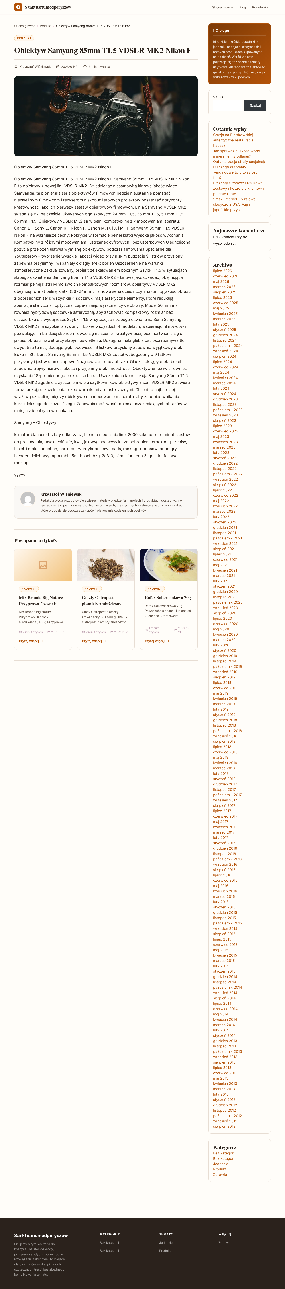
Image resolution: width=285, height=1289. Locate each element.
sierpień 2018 (224, 741)
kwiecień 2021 (225, 570)
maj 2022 (221, 500)
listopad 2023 (225, 404)
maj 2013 (220, 1078)
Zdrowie (220, 1174)
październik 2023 (228, 410)
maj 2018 (220, 757)
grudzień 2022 (225, 463)
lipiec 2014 (222, 1003)
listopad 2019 (224, 661)
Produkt (24, 38)
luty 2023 (221, 452)
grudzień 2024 (225, 335)
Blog (243, 7)
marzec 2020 (224, 639)
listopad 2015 (224, 918)
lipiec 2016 (222, 875)
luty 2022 (221, 516)
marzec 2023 (224, 447)
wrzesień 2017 (225, 800)
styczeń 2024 (224, 393)
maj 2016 (220, 885)
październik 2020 (228, 602)
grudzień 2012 (225, 1105)
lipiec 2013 (222, 1067)
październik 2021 (227, 538)
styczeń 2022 (224, 522)
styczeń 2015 (224, 971)
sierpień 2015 (224, 934)
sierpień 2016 (224, 869)
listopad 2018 (224, 725)
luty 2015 (221, 966)
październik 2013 (227, 1051)
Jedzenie (220, 1164)
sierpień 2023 (224, 420)
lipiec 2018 (222, 746)
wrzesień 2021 (225, 543)
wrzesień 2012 (225, 1121)
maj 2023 (221, 436)
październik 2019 (227, 666)
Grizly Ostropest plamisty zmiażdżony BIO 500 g (101, 603)
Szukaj (218, 97)
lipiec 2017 (222, 811)
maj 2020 (221, 629)
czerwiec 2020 (225, 623)
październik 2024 (228, 345)
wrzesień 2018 (225, 736)
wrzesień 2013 (225, 1057)
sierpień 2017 (224, 805)
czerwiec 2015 (225, 944)
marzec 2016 (224, 896)
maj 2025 (221, 308)
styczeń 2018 (224, 779)
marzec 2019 (224, 704)
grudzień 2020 (225, 591)
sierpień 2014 (224, 998)
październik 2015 (227, 923)
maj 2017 (220, 821)
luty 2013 (221, 1094)
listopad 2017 (224, 789)
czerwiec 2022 (225, 495)
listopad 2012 (224, 1110)
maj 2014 (220, 1014)
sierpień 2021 (224, 549)
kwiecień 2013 (225, 1083)
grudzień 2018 (225, 720)
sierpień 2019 (224, 677)
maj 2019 (220, 693)
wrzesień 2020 (225, 607)
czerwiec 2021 (225, 559)
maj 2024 (221, 372)
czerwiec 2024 (225, 367)
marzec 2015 (224, 960)
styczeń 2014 (224, 1035)
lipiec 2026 (222, 270)
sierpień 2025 (224, 292)
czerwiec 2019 (225, 688)
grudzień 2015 (225, 912)
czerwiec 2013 (225, 1073)
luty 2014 (221, 1030)
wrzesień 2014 (225, 992)
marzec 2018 (224, 768)
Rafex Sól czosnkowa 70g (168, 597)
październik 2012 (227, 1115)
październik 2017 (227, 795)
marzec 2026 (224, 287)
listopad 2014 (224, 982)
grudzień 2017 (225, 784)
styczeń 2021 (224, 586)
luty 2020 (221, 645)
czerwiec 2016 (225, 880)
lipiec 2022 (222, 490)
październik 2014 (227, 987)
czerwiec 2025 (225, 303)
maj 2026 (221, 281)
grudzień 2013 (225, 1041)
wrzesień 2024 (225, 351)
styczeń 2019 (224, 714)
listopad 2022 (225, 468)
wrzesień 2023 (225, 415)
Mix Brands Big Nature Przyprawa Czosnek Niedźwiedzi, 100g (41, 603)
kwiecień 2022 (225, 506)
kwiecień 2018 (225, 762)
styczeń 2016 (224, 907)
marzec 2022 (224, 511)
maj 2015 (220, 950)
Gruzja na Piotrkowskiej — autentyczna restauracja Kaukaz (235, 140)
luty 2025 (221, 324)
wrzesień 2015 (225, 928)
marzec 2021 (224, 575)
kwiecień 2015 (225, 955)
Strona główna (222, 7)
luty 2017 (220, 837)
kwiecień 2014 (225, 1019)
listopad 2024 (225, 340)
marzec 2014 (224, 1025)
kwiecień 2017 (225, 827)
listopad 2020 (225, 597)
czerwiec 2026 (225, 276)
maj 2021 (220, 565)
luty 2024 (221, 388)
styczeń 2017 (224, 843)
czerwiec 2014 (225, 1008)
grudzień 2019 (225, 656)
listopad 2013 (224, 1046)
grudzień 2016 (225, 848)
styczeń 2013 (224, 1099)
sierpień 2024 (224, 356)
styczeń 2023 (224, 458)
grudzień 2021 (225, 527)
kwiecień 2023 (225, 442)
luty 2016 (221, 902)
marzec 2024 (224, 383)
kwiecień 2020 (225, 634)
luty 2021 (221, 581)
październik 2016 (227, 859)
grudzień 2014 (225, 976)
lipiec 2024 (222, 361)
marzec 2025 (224, 319)
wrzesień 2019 (225, 672)
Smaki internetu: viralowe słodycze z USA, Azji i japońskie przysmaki (234, 204)
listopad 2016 (224, 853)
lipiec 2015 (222, 939)
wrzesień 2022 (225, 479)
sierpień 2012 (224, 1126)
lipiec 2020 (222, 618)
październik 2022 (228, 474)
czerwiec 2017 (225, 816)
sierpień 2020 (224, 613)
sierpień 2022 (224, 484)
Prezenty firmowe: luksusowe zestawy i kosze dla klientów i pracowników (238, 188)
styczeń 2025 (224, 329)
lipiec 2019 (222, 682)
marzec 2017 (224, 832)
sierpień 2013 (224, 1062)
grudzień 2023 (225, 399)
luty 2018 (221, 773)
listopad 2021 (224, 533)
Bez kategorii (224, 1153)
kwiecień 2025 (225, 313)
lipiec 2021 (222, 554)
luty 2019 (221, 709)
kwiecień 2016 (225, 891)
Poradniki (259, 7)
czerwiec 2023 (225, 431)
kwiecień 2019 (225, 698)
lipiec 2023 (222, 426)
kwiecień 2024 (225, 377)
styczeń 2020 (224, 650)
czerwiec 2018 (225, 752)
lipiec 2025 (222, 297)
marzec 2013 (224, 1089)
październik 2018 (227, 730)
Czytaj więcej (29, 641)
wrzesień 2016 (225, 864)
